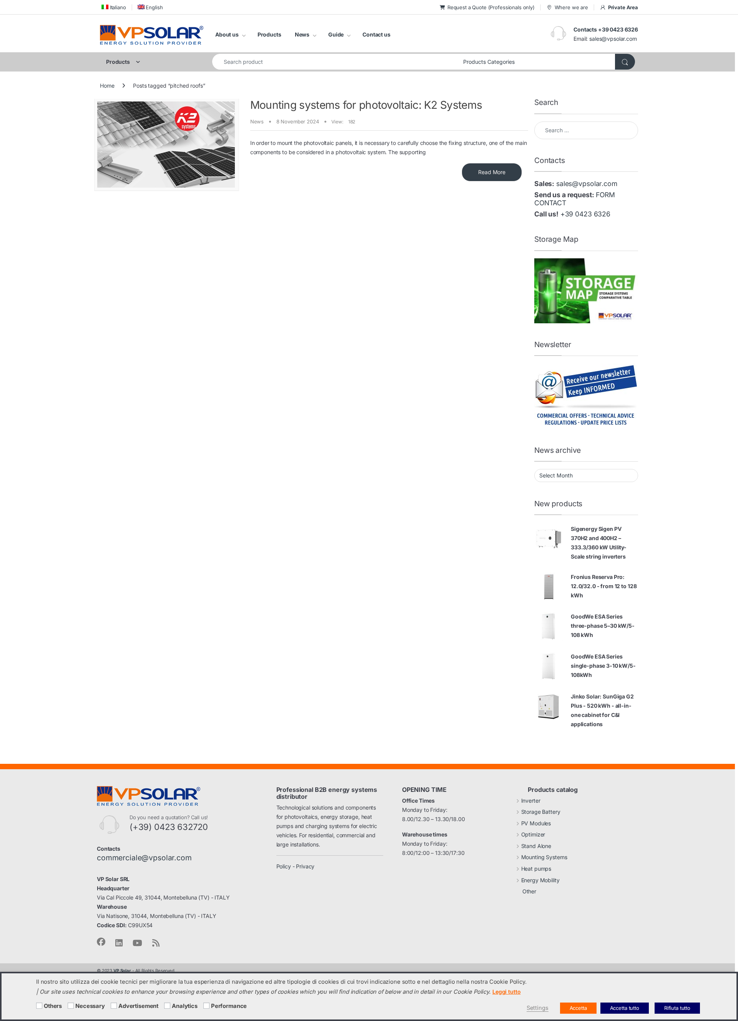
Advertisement (138, 1006)
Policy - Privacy (295, 866)
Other (529, 891)
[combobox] (335, 62)
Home (107, 85)
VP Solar (122, 970)
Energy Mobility (540, 880)
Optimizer (533, 834)
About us (227, 34)
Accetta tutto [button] (624, 1008)
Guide (336, 34)
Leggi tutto (506, 991)
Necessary (90, 1006)
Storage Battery (540, 811)
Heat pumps (536, 868)
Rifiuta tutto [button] (677, 1008)
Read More (491, 172)
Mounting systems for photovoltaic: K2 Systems (366, 104)
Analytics (185, 1006)
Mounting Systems (544, 857)
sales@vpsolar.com (613, 38)
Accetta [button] (578, 1008)
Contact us (376, 34)
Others (53, 1006)
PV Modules (536, 823)
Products (269, 34)
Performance (229, 1006)
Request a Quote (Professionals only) (491, 7)
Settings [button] (538, 1007)
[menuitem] (113, 7)
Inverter (530, 800)
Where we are (571, 7)
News (302, 34)
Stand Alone (536, 846)
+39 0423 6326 (585, 214)
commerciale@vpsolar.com (144, 857)
